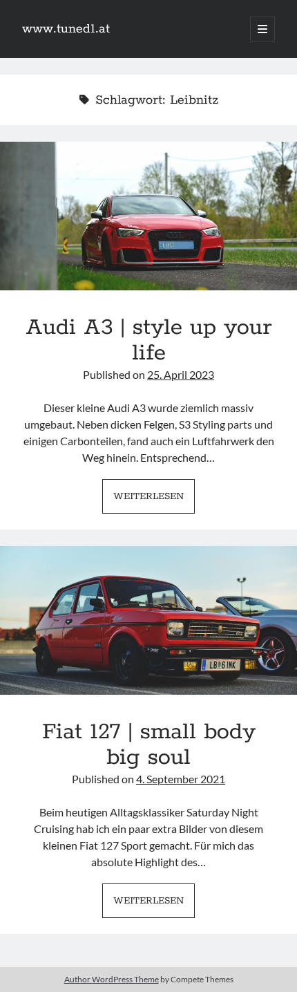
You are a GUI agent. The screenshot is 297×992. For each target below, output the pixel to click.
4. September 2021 (180, 778)
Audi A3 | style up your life (148, 216)
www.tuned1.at (66, 29)
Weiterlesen (154, 501)
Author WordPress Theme (111, 979)
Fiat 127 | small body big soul (148, 620)
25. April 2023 (180, 374)
